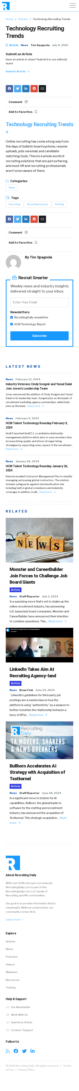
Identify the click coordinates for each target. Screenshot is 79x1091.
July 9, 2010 (60, 45)
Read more (34, 406)
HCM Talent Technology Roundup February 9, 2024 (37, 425)
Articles (23, 19)
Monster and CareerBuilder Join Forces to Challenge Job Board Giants (38, 576)
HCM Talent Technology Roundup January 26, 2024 (37, 468)
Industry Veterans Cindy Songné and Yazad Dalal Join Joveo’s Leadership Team (39, 386)
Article (13, 45)
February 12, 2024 (28, 379)
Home (9, 19)
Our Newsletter (20, 1007)
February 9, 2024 (27, 418)
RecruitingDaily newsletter (31, 317)
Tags (15, 198)
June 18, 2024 (51, 793)
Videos (10, 964)
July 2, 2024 (50, 596)
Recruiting (14, 204)
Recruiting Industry (37, 204)
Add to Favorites (21, 112)
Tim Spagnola (40, 45)
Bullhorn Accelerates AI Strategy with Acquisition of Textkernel (37, 772)
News (24, 45)
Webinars (12, 972)
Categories (18, 181)
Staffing (59, 204)
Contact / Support (22, 1030)
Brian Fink (26, 690)
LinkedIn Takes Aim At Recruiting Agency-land (33, 672)
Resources (13, 979)
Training (11, 987)
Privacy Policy (26, 1069)
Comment (16, 102)
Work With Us (19, 1014)
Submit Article (16, 71)
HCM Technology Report (30, 324)
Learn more (13, 919)
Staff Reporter (29, 596)
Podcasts (12, 956)
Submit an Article (19, 54)
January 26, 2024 (27, 461)
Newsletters (20, 312)
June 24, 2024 (45, 690)
